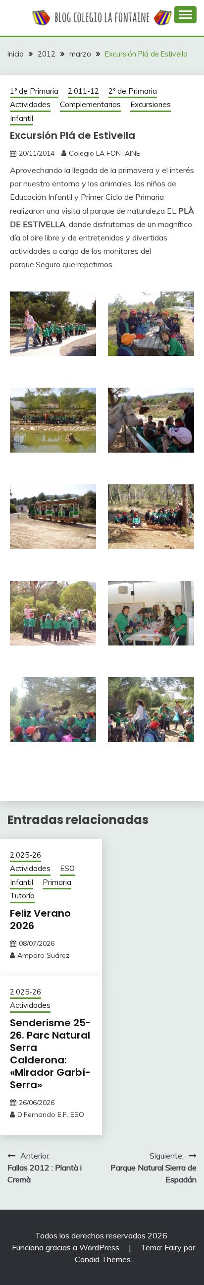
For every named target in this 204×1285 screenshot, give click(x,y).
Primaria (57, 882)
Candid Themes (103, 1259)
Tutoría (22, 895)
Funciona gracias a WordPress (66, 1247)
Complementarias (90, 104)
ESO (67, 868)
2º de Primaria (132, 91)
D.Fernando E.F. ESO (50, 1114)
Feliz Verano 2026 (40, 919)
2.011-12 (83, 91)
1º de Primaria (34, 91)
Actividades (30, 104)
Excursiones (150, 104)
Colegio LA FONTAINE (104, 153)
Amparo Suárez (43, 955)
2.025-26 (25, 855)
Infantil (21, 118)
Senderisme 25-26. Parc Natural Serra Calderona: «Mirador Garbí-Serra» (50, 1054)
